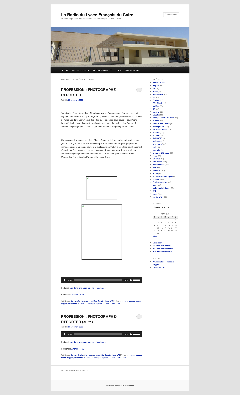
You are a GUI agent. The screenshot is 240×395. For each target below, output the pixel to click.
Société (101, 301)
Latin (155, 147)
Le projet (156, 150)
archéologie (158, 94)
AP (154, 88)
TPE (154, 191)
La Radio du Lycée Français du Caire (97, 14)
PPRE (155, 167)
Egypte (73, 301)
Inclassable (157, 141)
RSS (82, 294)
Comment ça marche (80, 70)
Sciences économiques (163, 176)
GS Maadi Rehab (160, 129)
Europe (156, 120)
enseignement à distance (163, 117)
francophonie (158, 126)
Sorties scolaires (160, 182)
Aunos (138, 301)
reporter (99, 303)
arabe (155, 91)
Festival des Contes (161, 123)
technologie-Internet (161, 188)
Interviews (81, 301)
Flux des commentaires (163, 248)
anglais (156, 85)
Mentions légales (132, 70)
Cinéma (156, 100)
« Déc (155, 236)
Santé (155, 173)
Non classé (157, 161)
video (155, 194)
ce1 (154, 97)
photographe (90, 303)
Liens (119, 70)
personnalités (91, 301)
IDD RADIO (157, 138)
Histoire (80, 355)
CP (154, 109)
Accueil (65, 70)
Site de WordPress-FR (162, 251)
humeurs (156, 135)
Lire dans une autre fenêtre (82, 287)
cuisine (156, 112)
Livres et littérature (161, 153)
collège (156, 106)
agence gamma (128, 301)
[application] (101, 280)
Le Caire (81, 303)
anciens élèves (159, 82)
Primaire (156, 170)
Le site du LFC (159, 267)
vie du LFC (108, 301)
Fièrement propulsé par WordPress (120, 385)
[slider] (137, 279)
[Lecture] (64, 280)
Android (74, 294)
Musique (156, 158)
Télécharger (101, 287)
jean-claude (72, 303)
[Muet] (130, 280)
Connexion (157, 242)
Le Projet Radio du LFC (102, 70)
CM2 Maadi (157, 103)
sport (155, 185)
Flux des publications (162, 245)
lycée (155, 155)
